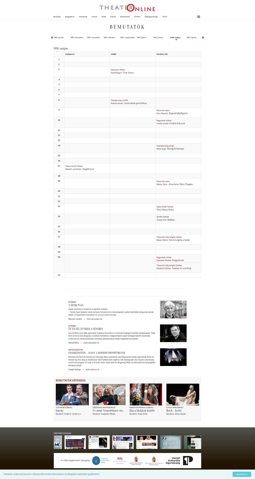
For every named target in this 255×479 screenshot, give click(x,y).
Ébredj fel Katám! (175, 148)
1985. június (158, 37)
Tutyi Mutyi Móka (165, 209)
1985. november (93, 37)
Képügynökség (151, 16)
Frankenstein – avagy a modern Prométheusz (96, 352)
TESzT (164, 16)
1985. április (191, 37)
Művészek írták (75, 350)
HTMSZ (137, 16)
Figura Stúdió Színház (165, 206)
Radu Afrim (142, 414)
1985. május (175, 37)
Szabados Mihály (108, 414)
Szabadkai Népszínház (165, 146)
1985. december (76, 37)
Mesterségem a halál (179, 240)
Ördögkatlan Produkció (104, 407)
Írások (113, 16)
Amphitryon (88, 169)
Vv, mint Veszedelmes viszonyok (109, 410)
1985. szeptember (127, 37)
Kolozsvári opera (163, 110)
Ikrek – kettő (174, 410)
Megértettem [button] (242, 474)
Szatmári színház (64, 407)
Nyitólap (57, 16)
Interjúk (72, 302)
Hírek (104, 16)
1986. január (59, 37)
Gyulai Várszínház (174, 407)
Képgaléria (69, 16)
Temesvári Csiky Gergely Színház (169, 237)
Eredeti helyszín (177, 123)
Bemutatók (125, 16)
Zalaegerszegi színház (119, 100)
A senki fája (75, 305)
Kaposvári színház (118, 70)
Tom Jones (128, 72)
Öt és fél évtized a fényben (85, 329)
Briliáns (171, 219)
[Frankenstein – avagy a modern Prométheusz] (173, 357)
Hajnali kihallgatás (178, 113)
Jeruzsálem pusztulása (135, 103)
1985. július (141, 37)
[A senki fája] (173, 309)
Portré (94, 16)
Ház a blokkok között (142, 410)
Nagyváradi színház (164, 120)
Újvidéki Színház (163, 217)
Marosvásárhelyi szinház (141, 407)
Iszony (59, 410)
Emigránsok (178, 260)
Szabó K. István (70, 414)
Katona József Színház (74, 166)
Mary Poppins (186, 184)
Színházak (83, 16)
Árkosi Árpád (180, 414)
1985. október (109, 37)
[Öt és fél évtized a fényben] (173, 333)
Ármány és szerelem (181, 268)
